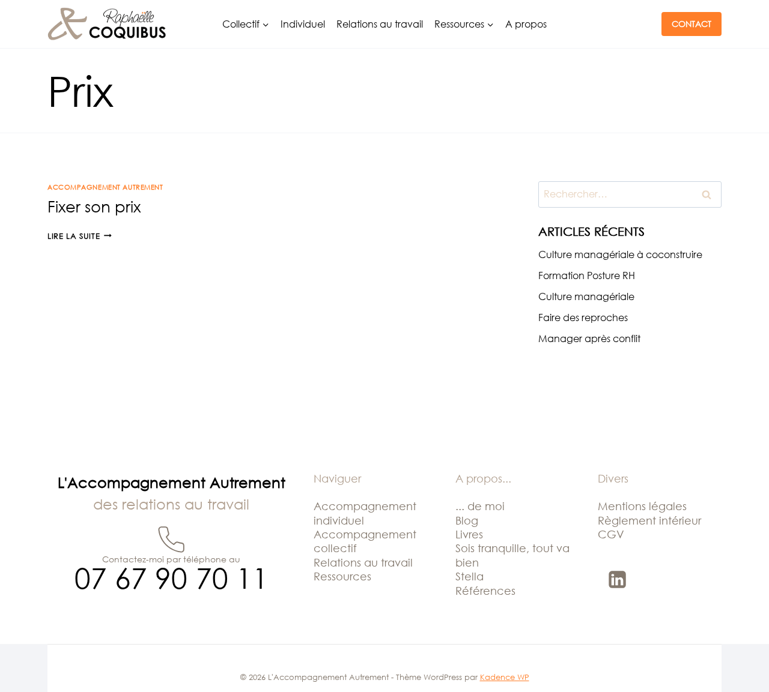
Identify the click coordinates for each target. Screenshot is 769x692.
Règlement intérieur (649, 520)
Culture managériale (586, 296)
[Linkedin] (617, 579)
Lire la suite (79, 236)
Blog (466, 520)
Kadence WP (504, 677)
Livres (469, 534)
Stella (469, 576)
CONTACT (691, 24)
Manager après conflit (589, 338)
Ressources (342, 576)
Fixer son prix (94, 206)
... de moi (480, 506)
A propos (526, 24)
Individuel (303, 24)
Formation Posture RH (586, 275)
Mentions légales (642, 506)
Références (485, 590)
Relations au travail (379, 24)
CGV (611, 534)
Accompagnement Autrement (105, 187)
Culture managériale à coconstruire (620, 254)
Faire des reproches (583, 317)
